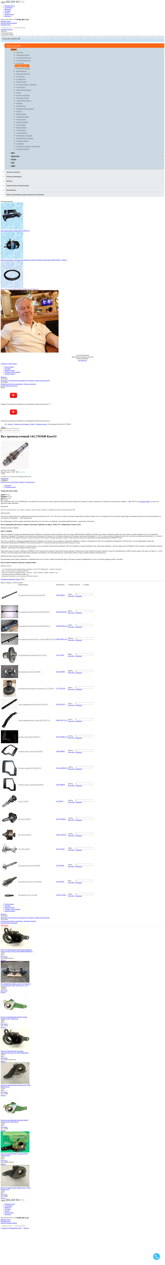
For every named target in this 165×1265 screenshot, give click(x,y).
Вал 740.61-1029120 (24, 805)
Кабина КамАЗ (21, 114)
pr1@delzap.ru (82, 331)
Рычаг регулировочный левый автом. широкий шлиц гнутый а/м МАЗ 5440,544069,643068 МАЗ (17, 921)
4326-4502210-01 (61, 582)
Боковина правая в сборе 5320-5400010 (31, 755)
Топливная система (23, 55)
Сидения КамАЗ (22, 133)
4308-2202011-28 (61, 610)
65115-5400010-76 (62, 739)
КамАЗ (13, 49)
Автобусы (9, 181)
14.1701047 (59, 772)
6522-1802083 (60, 642)
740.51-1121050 (61, 865)
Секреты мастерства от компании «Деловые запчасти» (18, 355)
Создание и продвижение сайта (11, 1199)
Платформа (20, 143)
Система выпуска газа (24, 58)
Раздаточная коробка (23, 68)
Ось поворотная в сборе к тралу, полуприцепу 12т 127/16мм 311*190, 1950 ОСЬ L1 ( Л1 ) (16, 955)
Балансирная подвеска (24, 90)
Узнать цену (5, 449)
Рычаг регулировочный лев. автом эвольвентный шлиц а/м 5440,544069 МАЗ (15, 1022)
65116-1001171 (61, 675)
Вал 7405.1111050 (24, 820)
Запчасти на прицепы (13, 172)
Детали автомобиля (23, 149)
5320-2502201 (60, 566)
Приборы (20, 103)
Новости (3, 348)
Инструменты (21, 106)
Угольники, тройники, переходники (28, 146)
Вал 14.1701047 (23, 772)
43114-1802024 (61, 790)
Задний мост (21, 76)
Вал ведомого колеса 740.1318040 (29, 836)
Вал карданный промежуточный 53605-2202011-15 (34, 596)
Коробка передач (22, 66)
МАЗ (13, 153)
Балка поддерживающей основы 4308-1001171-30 (34, 691)
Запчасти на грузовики (13, 45)
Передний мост (22, 82)
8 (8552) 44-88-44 (19, 27)
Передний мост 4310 (23, 74)
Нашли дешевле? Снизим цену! (24, 453)
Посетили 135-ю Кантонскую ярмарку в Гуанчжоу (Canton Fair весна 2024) (25, 351)
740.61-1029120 (61, 805)
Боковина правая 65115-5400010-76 (29, 739)
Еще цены (71, 567)
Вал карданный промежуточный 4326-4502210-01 (34, 582)
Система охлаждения (23, 60)
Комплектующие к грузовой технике (17, 185)
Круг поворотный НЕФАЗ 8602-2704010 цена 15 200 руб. (19, 260)
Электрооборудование (24, 100)
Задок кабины (21, 125)
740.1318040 (60, 836)
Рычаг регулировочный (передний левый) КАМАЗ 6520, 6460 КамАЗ (14, 1091)
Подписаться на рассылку (9, 356)
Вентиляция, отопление (24, 135)
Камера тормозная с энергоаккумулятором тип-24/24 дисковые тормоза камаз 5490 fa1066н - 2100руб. (34, 230)
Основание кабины (23, 117)
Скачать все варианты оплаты (10, 550)
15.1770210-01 (60, 659)
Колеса (19, 92)
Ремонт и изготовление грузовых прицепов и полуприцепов (25, 194)
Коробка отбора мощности (25, 109)
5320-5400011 (60, 722)
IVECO (13, 159)
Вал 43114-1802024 (24, 790)
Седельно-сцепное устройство (26, 84)
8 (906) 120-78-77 (7, 27)
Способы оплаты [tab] (10, 458)
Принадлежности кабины (25, 138)
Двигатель (20, 52)
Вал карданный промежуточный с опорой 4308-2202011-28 (37, 610)
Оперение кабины (22, 141)
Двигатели (15, 156)
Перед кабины (21, 119)
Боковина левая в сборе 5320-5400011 (30, 722)
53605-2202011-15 (62, 596)
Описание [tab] (8, 456)
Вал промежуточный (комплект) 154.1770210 (32, 626)
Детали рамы (21, 87)
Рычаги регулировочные (14, 176)
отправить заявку (144, 472)
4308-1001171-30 (61, 691)
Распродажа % (11, 190)
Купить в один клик (7, 453)
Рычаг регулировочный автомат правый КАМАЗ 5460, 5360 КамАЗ (14, 988)
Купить (3, 931)
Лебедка (19, 111)
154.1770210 (60, 626)
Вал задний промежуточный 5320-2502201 (31, 566)
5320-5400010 (60, 755)
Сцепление (20, 63)
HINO (13, 166)
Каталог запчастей (11, 38)
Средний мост (21, 79)
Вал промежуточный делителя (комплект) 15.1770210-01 (36, 659)
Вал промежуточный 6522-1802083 (29, 642)
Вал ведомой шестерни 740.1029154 (30, 852)
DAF (13, 163)
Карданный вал (22, 71)
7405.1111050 (60, 820)
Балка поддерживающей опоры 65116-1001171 (33, 675)
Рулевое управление (23, 95)
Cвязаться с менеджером (9, 334)
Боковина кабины (22, 122)
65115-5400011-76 (62, 707)
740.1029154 (60, 852)
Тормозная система (23, 98)
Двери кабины (21, 130)
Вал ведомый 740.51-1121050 (27, 865)
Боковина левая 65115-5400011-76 (29, 707)
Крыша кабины (22, 127)
